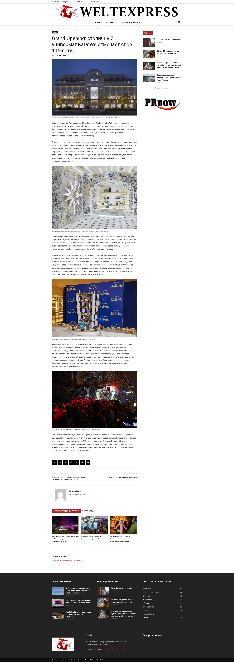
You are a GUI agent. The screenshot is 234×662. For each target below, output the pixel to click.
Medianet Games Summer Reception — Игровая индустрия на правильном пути (65, 539)
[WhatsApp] (71, 462)
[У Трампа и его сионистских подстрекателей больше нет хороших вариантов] (58, 591)
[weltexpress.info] (117, 11)
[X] (60, 462)
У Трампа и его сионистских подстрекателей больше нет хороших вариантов (78, 590)
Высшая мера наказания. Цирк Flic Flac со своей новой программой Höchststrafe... (169, 65)
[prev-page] (53, 546)
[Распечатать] (82, 462)
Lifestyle (62, 29)
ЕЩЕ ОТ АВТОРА (89, 511)
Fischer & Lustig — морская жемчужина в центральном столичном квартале (69, 478)
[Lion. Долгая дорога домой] (149, 42)
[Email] (76, 462)
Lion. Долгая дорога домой (168, 39)
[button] (179, 22)
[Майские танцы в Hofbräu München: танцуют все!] (94, 525)
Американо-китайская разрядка (123, 477)
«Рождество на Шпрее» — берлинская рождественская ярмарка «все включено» (121, 539)
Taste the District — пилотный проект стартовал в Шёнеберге (78, 614)
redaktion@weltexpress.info (113, 649)
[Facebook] (54, 462)
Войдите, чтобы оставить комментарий (68, 561)
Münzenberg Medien (61, 660)
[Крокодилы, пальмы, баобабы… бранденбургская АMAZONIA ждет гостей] (149, 78)
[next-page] (57, 546)
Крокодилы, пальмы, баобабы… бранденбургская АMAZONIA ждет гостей (168, 77)
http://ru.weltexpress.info (77, 494)
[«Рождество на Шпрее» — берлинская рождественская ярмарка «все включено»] (123, 525)
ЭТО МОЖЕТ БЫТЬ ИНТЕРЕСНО (66, 511)
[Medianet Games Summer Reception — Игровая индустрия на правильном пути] (65, 525)
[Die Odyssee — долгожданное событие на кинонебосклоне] (58, 603)
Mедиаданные (94, 2)
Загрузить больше (161, 88)
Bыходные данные (82, 2)
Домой (54, 29)
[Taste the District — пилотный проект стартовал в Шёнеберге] (58, 615)
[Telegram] (88, 462)
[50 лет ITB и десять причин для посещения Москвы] (149, 54)
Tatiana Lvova (61, 55)
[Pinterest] (65, 462)
